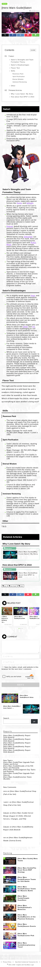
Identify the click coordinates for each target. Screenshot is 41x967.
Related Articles (15, 90)
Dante (19, 203)
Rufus (33, 243)
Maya (9, 244)
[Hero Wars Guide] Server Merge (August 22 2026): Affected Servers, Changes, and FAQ (18, 816)
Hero (5, 586)
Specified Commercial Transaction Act (26, 962)
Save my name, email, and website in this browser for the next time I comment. (20, 668)
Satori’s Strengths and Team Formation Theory (22, 61)
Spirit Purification (19, 76)
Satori (11, 56)
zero (5, 791)
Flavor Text (15, 68)
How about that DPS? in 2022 (22, 97)
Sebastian (28, 237)
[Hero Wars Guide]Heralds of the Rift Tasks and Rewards (18, 767)
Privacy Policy (7, 962)
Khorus (10, 226)
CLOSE (33, 50)
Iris (33, 327)
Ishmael (29, 203)
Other (13, 86)
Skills (13, 71)
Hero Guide (13, 586)
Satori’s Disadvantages (20, 65)
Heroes (4, 3)
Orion (25, 327)
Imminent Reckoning (20, 82)
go (34, 721)
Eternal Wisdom (18, 79)
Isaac (33, 295)
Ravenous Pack (18, 74)
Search (6, 718)
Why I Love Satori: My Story (22, 94)
